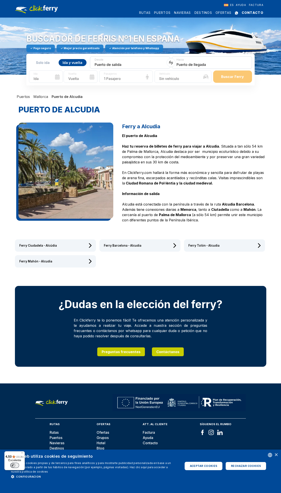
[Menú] (22, 454)
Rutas (145, 12)
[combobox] (229, 5)
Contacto (252, 12)
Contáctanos (167, 352)
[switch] (14, 465)
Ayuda (241, 5)
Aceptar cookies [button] (203, 466)
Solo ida (43, 62)
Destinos (203, 12)
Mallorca (40, 96)
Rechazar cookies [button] (246, 466)
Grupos (103, 437)
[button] (94, 476)
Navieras (182, 12)
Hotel (101, 443)
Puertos (162, 12)
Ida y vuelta (72, 62)
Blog (100, 448)
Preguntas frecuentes (121, 352)
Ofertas (223, 12)
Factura (256, 5)
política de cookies (35, 471)
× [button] (276, 455)
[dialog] (140, 471)
